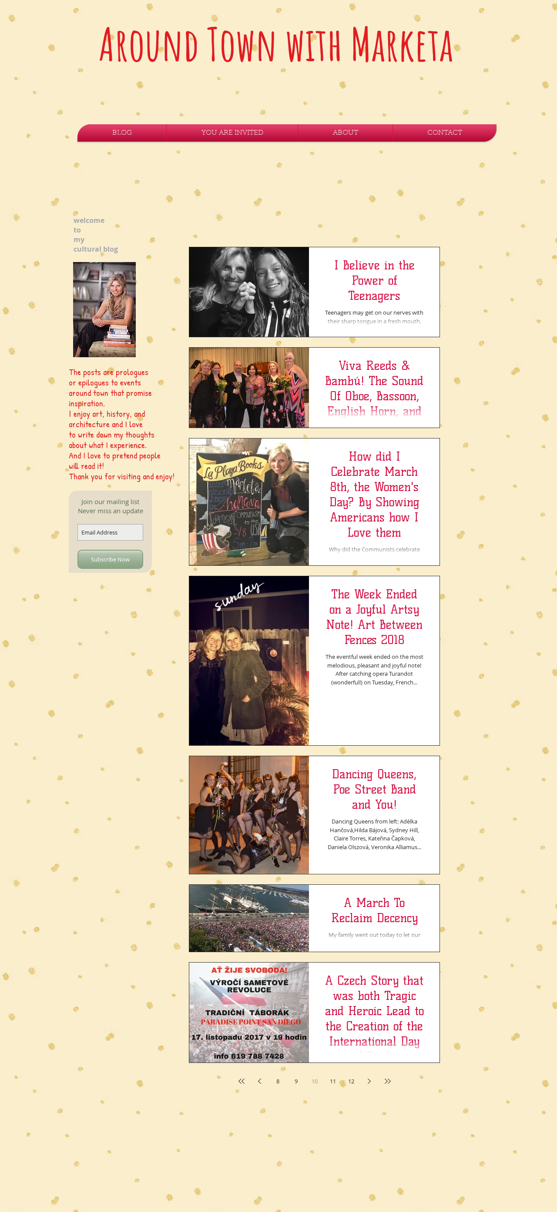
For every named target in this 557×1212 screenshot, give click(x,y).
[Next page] (369, 1081)
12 (351, 1081)
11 (333, 1081)
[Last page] (388, 1081)
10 (315, 1081)
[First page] (241, 1081)
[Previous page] (260, 1081)
